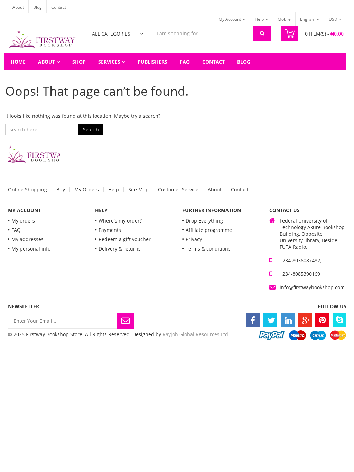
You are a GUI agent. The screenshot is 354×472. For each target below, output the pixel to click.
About (18, 7)
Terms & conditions (208, 248)
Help (259, 19)
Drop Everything (204, 220)
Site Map (138, 189)
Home (18, 61)
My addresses (27, 239)
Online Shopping (27, 189)
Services (109, 61)
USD (333, 19)
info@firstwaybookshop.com (312, 287)
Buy (60, 189)
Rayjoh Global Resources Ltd (195, 334)
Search (91, 129)
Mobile (284, 19)
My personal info (30, 248)
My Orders (86, 189)
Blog (37, 7)
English (307, 19)
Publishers (152, 61)
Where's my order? (120, 220)
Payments (110, 230)
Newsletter (23, 306)
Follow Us (332, 306)
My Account (229, 19)
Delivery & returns (120, 248)
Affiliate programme (209, 230)
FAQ (185, 61)
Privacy (194, 239)
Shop (79, 61)
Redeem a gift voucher (125, 239)
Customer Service (178, 189)
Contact (58, 7)
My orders (23, 220)
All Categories (111, 33)
